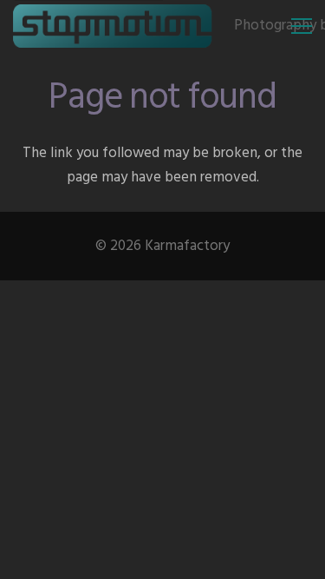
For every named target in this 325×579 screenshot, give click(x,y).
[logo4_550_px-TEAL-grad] (113, 26)
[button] (301, 26)
